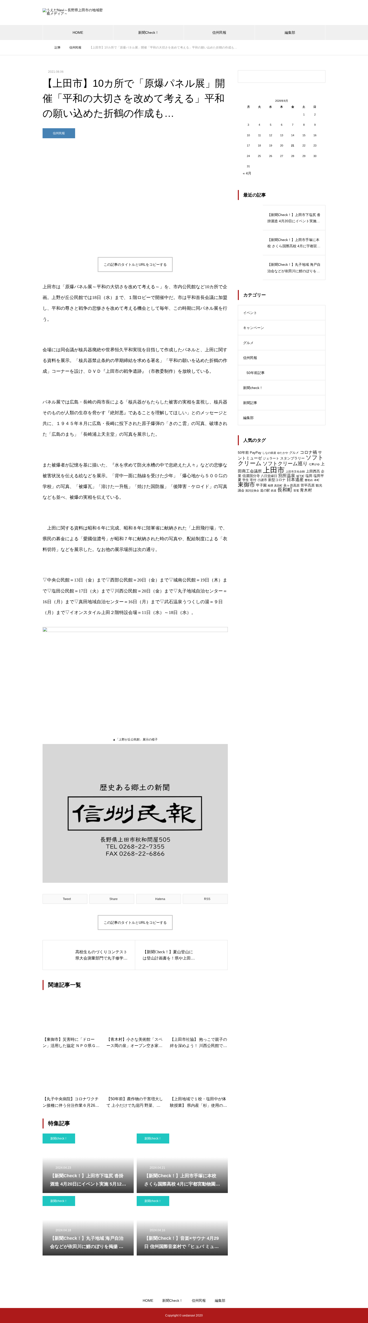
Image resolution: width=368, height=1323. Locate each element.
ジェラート (271, 458)
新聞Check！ (148, 32)
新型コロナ (277, 480)
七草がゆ (314, 464)
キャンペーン (253, 328)
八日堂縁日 (269, 476)
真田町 (278, 485)
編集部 (290, 32)
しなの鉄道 (269, 452)
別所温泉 (286, 475)
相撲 (270, 485)
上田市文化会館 (295, 471)
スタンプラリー (292, 458)
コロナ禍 (308, 452)
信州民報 (219, 32)
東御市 (246, 485)
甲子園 (261, 485)
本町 (316, 480)
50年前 (243, 452)
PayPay (255, 452)
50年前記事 (256, 373)
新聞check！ (58, 1138)
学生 (245, 480)
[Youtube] (72, 1315)
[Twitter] (53, 1315)
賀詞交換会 (252, 490)
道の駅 (265, 490)
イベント (250, 313)
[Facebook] (61, 1315)
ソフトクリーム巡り (285, 463)
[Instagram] (46, 1315)
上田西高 (313, 471)
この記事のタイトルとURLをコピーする (135, 264)
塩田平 (318, 476)
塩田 (308, 476)
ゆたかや (282, 452)
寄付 (253, 480)
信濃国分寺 (251, 476)
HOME (78, 32)
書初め (309, 480)
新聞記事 (250, 403)
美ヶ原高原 (291, 485)
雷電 (296, 490)
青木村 (306, 490)
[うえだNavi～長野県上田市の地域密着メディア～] (74, 12)
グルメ (248, 343)
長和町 (284, 489)
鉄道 (273, 490)
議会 (241, 490)
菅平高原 (308, 485)
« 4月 (247, 173)
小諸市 (262, 480)
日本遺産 (295, 479)
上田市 (274, 470)
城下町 (300, 476)
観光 (319, 485)
